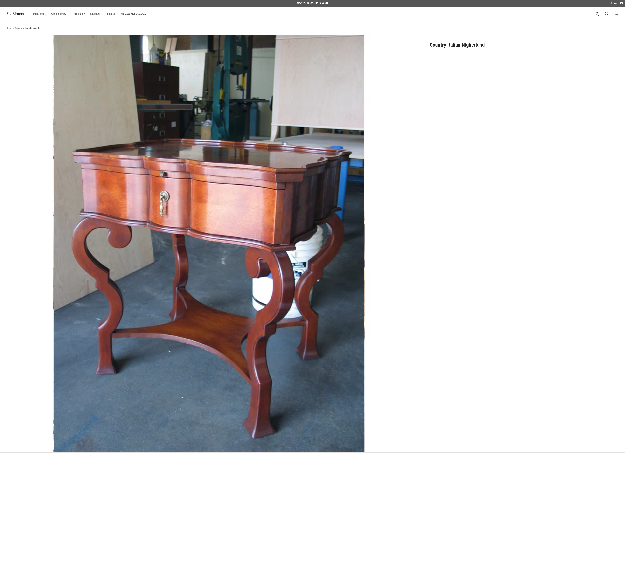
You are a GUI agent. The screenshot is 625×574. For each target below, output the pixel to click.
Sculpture (95, 13)
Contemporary (59, 13)
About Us (110, 13)
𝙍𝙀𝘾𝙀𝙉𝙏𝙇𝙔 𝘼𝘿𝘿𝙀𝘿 (133, 13)
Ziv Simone (16, 14)
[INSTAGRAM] (621, 3)
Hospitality (79, 13)
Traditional (39, 13)
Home (9, 28)
